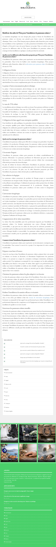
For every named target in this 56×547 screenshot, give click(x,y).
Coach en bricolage (7, 480)
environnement (34, 476)
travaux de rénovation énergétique (39, 298)
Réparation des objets (8, 482)
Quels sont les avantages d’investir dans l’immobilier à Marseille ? (20, 24)
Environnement (6, 21)
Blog (21, 476)
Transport (45, 21)
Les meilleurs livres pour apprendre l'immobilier (41, 478)
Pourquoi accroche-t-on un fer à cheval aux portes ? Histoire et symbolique (20, 501)
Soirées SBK (14, 480)
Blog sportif (45, 476)
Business (51, 21)
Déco (40, 21)
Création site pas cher (28, 478)
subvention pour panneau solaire (35, 64)
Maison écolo (22, 21)
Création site (21, 478)
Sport (31, 21)
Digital (16, 21)
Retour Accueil (46, 24)
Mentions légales (9, 411)
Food (28, 21)
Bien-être (36, 21)
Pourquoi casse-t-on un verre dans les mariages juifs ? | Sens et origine (19, 491)
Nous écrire (28, 17)
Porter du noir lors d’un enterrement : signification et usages (17, 496)
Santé (12, 21)
